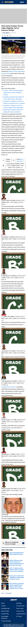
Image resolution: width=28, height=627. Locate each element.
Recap (21, 159)
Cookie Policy (5, 613)
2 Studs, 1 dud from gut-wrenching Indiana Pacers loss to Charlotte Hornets (13, 93)
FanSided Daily (5, 608)
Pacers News (8, 593)
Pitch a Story (19, 608)
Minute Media (8, 624)
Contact (3, 606)
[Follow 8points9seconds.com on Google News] (23, 543)
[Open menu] (2, 2)
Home (2, 593)
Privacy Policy (5, 611)
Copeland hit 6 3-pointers (8, 387)
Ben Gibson (6, 32)
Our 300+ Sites (20, 606)
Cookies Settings (6, 621)
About (3, 603)
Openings (19, 603)
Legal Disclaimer (21, 613)
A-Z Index (19, 616)
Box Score (20, 161)
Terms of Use (20, 611)
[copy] (10, 35)
